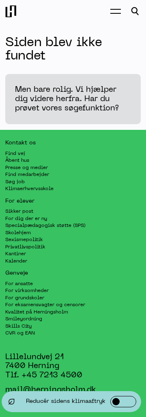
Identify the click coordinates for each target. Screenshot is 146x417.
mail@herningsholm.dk (50, 389)
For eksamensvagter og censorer (45, 305)
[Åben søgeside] (135, 11)
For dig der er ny (26, 218)
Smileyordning (23, 319)
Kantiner (15, 254)
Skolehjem (18, 232)
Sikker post (19, 211)
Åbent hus (17, 160)
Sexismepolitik (24, 239)
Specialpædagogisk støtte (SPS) (45, 225)
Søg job (15, 181)
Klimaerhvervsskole (29, 188)
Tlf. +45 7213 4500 (43, 375)
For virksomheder (27, 290)
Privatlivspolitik (25, 246)
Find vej (15, 153)
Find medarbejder (27, 174)
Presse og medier (26, 167)
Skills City (18, 326)
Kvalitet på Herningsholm (36, 311)
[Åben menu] (115, 11)
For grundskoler (24, 297)
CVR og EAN (20, 333)
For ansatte (19, 283)
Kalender (16, 260)
